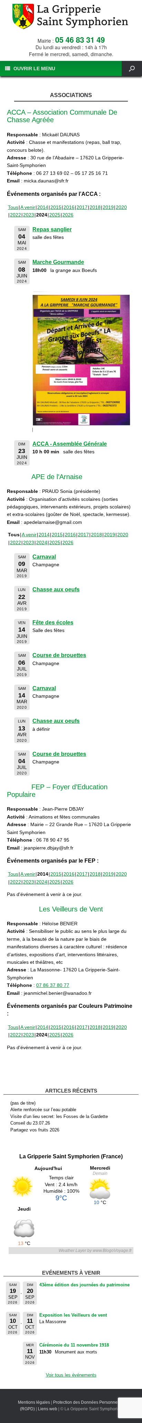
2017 (82, 207)
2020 (121, 207)
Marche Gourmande (58, 262)
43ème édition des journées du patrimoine (84, 1284)
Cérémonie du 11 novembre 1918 (74, 1345)
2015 (55, 207)
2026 (67, 215)
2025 (54, 215)
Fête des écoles (52, 622)
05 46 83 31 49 (80, 39)
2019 (108, 207)
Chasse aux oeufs (56, 589)
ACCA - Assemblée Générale (69, 444)
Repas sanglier (52, 229)
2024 (41, 542)
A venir (27, 207)
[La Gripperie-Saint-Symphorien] (71, 16)
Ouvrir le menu (34, 68)
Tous (13, 207)
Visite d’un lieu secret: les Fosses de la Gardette (59, 1116)
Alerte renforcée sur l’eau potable (43, 1109)
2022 (15, 215)
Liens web (47, 1408)
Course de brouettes (59, 655)
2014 (42, 207)
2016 (68, 207)
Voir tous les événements (71, 1375)
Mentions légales (34, 1402)
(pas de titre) (23, 1103)
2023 (28, 215)
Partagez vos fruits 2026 (34, 1129)
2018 (95, 207)
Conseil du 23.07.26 (30, 1123)
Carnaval (44, 557)
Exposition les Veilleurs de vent (73, 1315)
